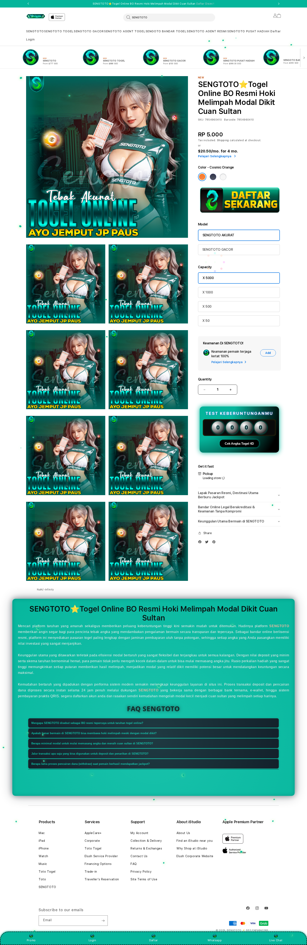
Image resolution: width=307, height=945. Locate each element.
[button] (35, 31)
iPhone (44, 848)
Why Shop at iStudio (191, 848)
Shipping (223, 140)
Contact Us (139, 856)
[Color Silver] (223, 177)
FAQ (134, 864)
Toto (42, 879)
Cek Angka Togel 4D (239, 443)
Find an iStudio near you (194, 840)
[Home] (35, 16)
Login (92, 940)
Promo (31, 940)
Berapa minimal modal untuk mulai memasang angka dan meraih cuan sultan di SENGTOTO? (92, 743)
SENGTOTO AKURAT (218, 235)
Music (43, 864)
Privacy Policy (141, 871)
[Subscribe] (103, 920)
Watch (43, 856)
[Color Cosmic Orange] (202, 177)
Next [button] (279, 4)
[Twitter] (208, 543)
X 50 (206, 321)
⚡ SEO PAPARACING (255, 930)
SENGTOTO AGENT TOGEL (124, 31)
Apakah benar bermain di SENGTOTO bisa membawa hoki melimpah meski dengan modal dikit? (94, 733)
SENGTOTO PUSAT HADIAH (248, 31)
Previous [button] (28, 4)
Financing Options (98, 864)
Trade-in (91, 871)
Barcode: (230, 119)
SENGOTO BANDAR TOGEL (166, 31)
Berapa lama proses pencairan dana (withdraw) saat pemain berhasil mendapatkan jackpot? (90, 763)
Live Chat (275, 940)
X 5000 (208, 278)
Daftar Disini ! (205, 3)
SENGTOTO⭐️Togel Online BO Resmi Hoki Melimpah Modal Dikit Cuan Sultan (153, 3)
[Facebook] (201, 543)
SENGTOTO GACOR (89, 31)
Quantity (205, 379)
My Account (139, 833)
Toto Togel (47, 871)
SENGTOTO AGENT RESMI (207, 31)
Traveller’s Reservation (102, 879)
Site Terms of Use (144, 879)
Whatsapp (215, 940)
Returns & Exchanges (146, 848)
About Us (183, 833)
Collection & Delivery (146, 840)
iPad (42, 840)
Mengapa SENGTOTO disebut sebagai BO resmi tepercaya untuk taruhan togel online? (87, 723)
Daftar (153, 940)
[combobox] (169, 17)
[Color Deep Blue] (213, 177)
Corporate (92, 840)
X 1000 (207, 292)
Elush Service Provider (101, 856)
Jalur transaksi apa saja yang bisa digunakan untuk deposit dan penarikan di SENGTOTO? (89, 753)
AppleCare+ (93, 833)
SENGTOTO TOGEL (58, 31)
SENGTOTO (35, 31)
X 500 (207, 306)
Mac (42, 833)
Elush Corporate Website (194, 856)
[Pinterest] (215, 543)
